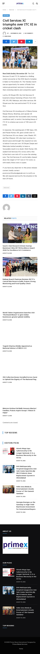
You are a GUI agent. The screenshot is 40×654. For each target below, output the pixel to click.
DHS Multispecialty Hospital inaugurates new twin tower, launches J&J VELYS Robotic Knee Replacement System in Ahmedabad (26, 472)
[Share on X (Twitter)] (13, 42)
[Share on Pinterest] (21, 42)
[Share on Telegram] (29, 42)
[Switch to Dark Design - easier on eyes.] (33, 3)
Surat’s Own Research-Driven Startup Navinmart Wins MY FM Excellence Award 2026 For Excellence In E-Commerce (19, 248)
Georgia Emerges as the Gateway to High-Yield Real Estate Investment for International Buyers (26, 505)
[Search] (37, 3)
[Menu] (3, 3)
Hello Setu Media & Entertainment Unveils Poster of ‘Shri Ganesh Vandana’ (25, 490)
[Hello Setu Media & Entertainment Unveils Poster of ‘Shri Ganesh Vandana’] (8, 489)
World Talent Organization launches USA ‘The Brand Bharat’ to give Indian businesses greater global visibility (19, 314)
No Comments (29, 33)
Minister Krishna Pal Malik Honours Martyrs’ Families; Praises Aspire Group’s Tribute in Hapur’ (20, 410)
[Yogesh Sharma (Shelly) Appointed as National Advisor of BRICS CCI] (20, 333)
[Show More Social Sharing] (35, 42)
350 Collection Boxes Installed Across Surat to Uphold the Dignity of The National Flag (20, 378)
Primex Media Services (19, 644)
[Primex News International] (20, 3)
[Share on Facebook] (6, 42)
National (6, 15)
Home (21, 649)
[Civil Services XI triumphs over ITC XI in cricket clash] (20, 57)
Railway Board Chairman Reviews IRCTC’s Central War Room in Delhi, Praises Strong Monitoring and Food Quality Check (19, 281)
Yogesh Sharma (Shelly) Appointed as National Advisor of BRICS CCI (17, 347)
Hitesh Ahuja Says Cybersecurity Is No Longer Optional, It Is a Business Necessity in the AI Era (26, 453)
